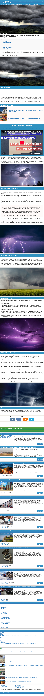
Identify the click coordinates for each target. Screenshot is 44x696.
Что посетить (4, 612)
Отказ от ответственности (22, 694)
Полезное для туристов (4, 444)
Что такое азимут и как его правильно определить (14, 547)
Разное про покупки (5, 604)
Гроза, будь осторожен (7, 47)
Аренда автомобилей (5, 618)
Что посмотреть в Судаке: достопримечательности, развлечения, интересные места (22, 531)
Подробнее (40, 443)
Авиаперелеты (4, 613)
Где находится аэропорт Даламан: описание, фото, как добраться (18, 447)
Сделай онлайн (4, 607)
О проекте (25, 1)
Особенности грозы (7, 42)
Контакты (30, 1)
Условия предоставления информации (8, 694)
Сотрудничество (18, 685)
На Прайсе (6, 1)
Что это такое (5, 41)
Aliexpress (3, 606)
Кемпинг (3, 608)
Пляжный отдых (4, 623)
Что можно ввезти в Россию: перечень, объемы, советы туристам (18, 586)
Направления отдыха (5, 611)
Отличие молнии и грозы (8, 44)
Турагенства (3, 624)
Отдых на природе (5, 617)
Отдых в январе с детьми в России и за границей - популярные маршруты (21, 569)
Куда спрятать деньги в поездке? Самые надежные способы (17, 515)
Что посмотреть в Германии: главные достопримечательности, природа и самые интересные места (21, 497)
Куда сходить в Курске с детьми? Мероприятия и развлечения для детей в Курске (21, 480)
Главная (20, 1)
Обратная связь (4, 686)
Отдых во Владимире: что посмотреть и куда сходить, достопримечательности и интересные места (25, 111)
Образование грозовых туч (8, 43)
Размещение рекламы (19, 686)
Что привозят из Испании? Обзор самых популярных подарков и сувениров (24, 118)
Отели (2, 614)
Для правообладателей (19, 687)
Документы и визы (5, 619)
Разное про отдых (4, 627)
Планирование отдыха (5, 622)
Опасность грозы (6, 46)
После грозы (5, 48)
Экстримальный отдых (6, 625)
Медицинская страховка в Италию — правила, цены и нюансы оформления (21, 433)
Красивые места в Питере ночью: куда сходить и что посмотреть (18, 463)
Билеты (2, 620)
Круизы (2, 609)
